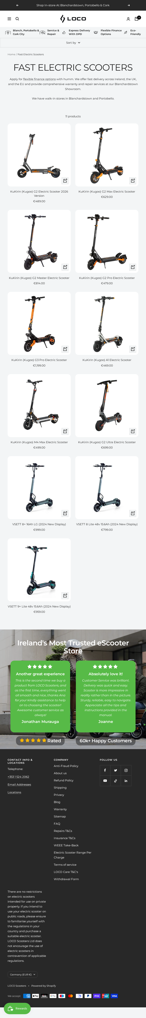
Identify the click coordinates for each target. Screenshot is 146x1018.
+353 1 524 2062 (18, 777)
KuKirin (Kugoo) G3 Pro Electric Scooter (39, 360)
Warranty (60, 809)
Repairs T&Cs (63, 831)
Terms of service (65, 864)
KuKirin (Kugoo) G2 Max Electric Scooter (107, 191)
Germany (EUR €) (21, 974)
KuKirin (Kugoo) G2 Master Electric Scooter (39, 278)
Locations (14, 792)
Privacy (59, 795)
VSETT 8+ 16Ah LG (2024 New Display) (39, 524)
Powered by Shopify (43, 985)
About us (60, 773)
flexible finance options (39, 79)
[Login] (128, 19)
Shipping (60, 787)
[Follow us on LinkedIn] (126, 781)
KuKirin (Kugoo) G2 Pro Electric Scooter (107, 278)
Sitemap (60, 816)
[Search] (17, 19)
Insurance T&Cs (64, 838)
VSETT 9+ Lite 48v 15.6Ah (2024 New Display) (39, 606)
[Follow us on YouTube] (105, 781)
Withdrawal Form (66, 879)
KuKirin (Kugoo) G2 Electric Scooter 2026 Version (39, 194)
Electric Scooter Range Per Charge (72, 855)
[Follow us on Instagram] (126, 770)
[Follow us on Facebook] (105, 770)
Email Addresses (19, 784)
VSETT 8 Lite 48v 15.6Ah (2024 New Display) (107, 524)
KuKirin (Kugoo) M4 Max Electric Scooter (39, 442)
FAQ (57, 823)
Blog (57, 802)
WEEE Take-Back (66, 845)
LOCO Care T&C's (66, 872)
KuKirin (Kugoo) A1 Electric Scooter (107, 360)
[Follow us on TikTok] (115, 781)
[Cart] (136, 19)
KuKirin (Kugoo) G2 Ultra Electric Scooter (107, 442)
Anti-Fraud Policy (66, 766)
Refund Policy (63, 780)
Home (11, 54)
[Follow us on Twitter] (115, 770)
